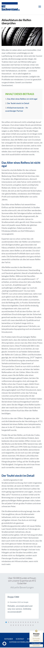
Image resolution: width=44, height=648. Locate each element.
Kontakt (20, 639)
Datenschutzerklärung (20, 642)
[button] (6, 622)
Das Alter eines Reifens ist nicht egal (22, 99)
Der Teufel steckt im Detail (18, 103)
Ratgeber (8, 639)
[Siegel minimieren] (42, 632)
